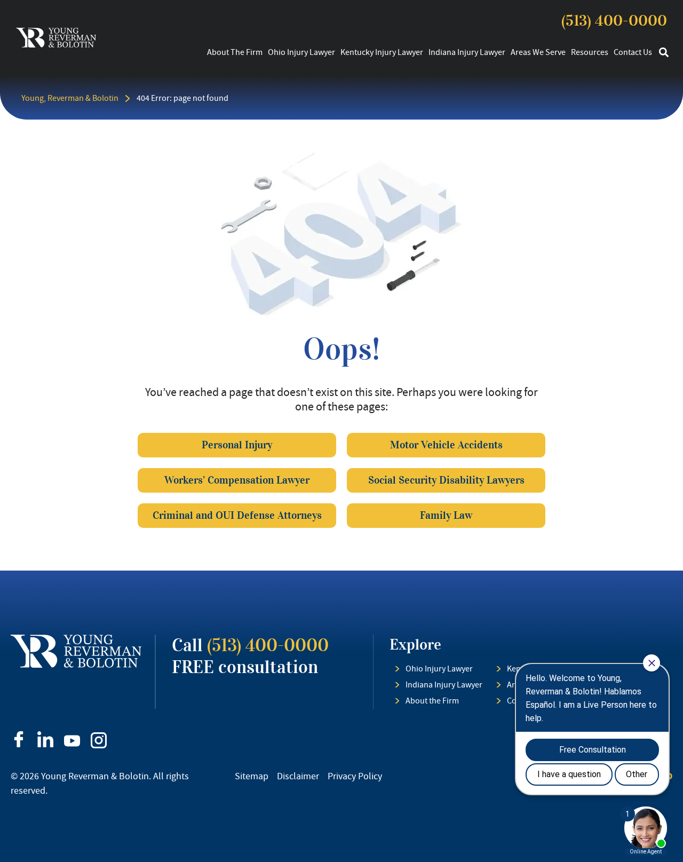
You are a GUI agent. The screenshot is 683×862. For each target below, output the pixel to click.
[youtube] (72, 741)
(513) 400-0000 (614, 20)
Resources (589, 52)
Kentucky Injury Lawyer (381, 52)
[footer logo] (76, 651)
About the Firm (235, 52)
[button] (663, 52)
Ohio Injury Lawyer (301, 52)
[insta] (99, 740)
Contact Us (633, 52)
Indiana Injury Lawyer (466, 52)
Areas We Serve (538, 52)
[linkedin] (45, 739)
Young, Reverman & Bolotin (69, 98)
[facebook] (19, 739)
